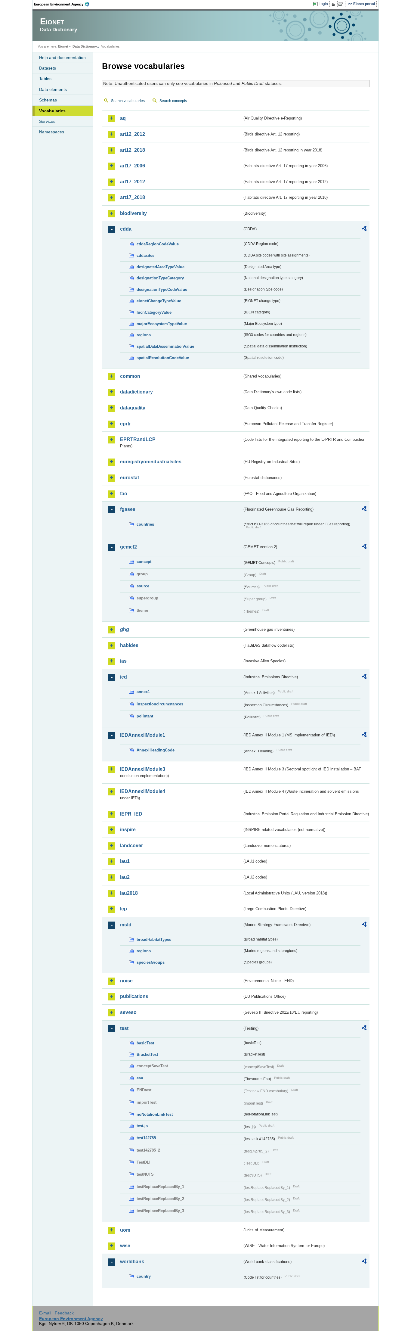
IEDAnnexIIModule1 (142, 735)
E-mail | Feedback (56, 1313)
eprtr (125, 423)
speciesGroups (151, 962)
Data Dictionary (85, 46)
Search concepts (173, 101)
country (144, 1276)
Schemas (48, 100)
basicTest (145, 1043)
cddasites (145, 255)
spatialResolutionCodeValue (163, 358)
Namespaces (51, 131)
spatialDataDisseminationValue (165, 346)
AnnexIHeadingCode (156, 750)
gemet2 (128, 546)
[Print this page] (334, 4)
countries (145, 524)
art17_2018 (132, 197)
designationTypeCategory (160, 278)
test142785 (146, 1138)
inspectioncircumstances (160, 704)
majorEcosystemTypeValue (162, 324)
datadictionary (136, 391)
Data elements (53, 89)
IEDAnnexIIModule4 (142, 791)
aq (123, 118)
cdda (125, 229)
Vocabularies (52, 110)
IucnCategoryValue (154, 312)
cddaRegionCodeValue (158, 244)
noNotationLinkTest (155, 1114)
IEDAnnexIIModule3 (142, 769)
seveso (128, 1012)
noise (126, 980)
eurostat (129, 477)
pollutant (145, 716)
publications (134, 996)
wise (125, 1245)
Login (323, 4)
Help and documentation (62, 57)
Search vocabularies (128, 101)
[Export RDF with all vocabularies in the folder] (364, 229)
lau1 (125, 861)
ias (123, 661)
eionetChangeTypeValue (159, 301)
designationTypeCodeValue (162, 289)
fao (123, 493)
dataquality (132, 407)
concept (144, 561)
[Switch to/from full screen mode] (341, 4)
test (124, 1028)
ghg (124, 629)
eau (140, 1078)
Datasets (47, 68)
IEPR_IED (131, 813)
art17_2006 (132, 165)
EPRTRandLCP (138, 439)
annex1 (143, 691)
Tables (45, 78)
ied (123, 676)
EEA (63, 4)
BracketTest (147, 1054)
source (143, 586)
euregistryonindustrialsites (150, 461)
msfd (125, 924)
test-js (142, 1126)
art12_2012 (132, 134)
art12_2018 (132, 150)
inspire (128, 829)
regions (144, 335)
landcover (131, 845)
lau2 (125, 877)
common (130, 376)
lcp (123, 908)
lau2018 (129, 893)
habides (129, 645)
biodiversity (133, 213)
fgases (127, 509)
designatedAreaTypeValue (160, 267)
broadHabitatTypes (154, 939)
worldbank (132, 1261)
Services (47, 121)
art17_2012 (132, 181)
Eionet (63, 46)
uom (125, 1230)
